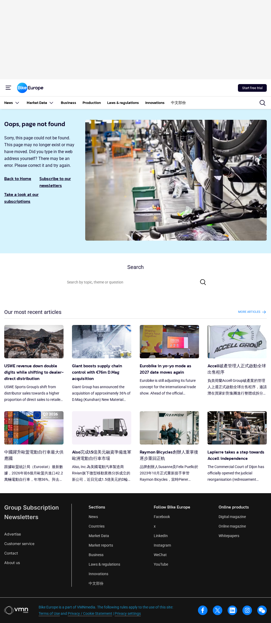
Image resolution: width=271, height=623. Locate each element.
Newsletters (21, 517)
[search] (262, 103)
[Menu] (8, 88)
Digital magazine (232, 517)
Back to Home (17, 178)
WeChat (160, 555)
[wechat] (262, 610)
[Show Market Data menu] (51, 103)
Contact (11, 553)
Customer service (19, 543)
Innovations (98, 574)
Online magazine (232, 526)
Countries (97, 526)
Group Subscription (31, 507)
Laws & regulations (104, 564)
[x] (217, 610)
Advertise (12, 534)
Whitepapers (229, 536)
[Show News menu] (17, 103)
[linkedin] (232, 610)
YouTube (161, 564)
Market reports (101, 545)
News (93, 517)
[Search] (203, 282)
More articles (249, 312)
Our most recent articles (32, 312)
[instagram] (247, 610)
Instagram (162, 545)
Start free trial (252, 88)
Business (96, 555)
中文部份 (96, 583)
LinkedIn (161, 536)
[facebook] (202, 610)
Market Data (99, 536)
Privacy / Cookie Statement (90, 613)
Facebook (162, 517)
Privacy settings (128, 613)
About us (12, 562)
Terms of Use (49, 613)
